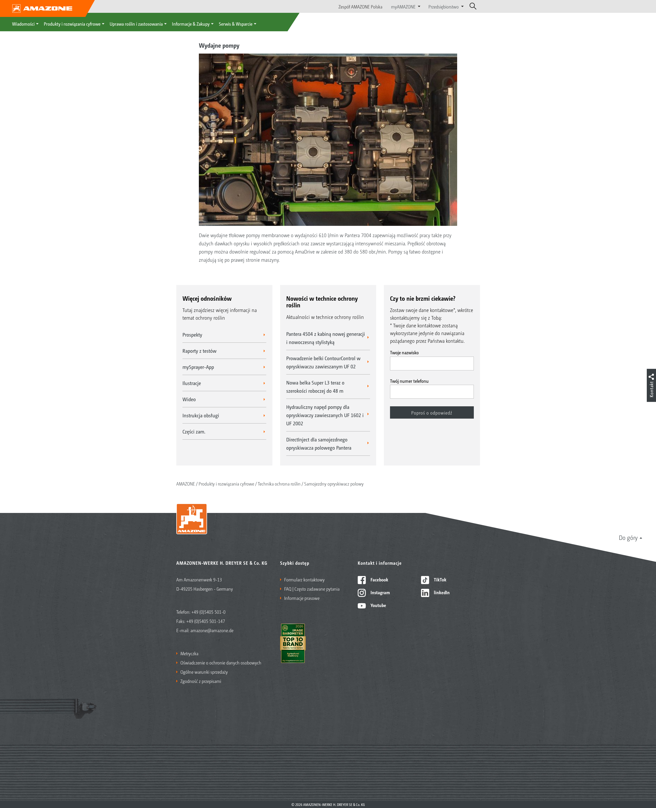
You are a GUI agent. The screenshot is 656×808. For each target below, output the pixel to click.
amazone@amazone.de (211, 630)
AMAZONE (185, 483)
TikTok (439, 579)
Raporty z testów (199, 350)
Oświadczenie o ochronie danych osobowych (220, 662)
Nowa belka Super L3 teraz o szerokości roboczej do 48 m (315, 386)
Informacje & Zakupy (191, 23)
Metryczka (189, 653)
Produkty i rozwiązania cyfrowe (72, 23)
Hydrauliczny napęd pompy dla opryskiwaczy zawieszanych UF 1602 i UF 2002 (325, 415)
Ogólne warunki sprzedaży (204, 671)
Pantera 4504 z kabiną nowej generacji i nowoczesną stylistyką (325, 338)
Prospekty (192, 334)
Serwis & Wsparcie (235, 23)
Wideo (189, 399)
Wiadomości (23, 23)
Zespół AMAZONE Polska (360, 6)
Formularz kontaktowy (304, 579)
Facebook (379, 579)
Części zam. (193, 431)
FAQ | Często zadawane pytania (312, 588)
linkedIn (441, 592)
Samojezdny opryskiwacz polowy (334, 483)
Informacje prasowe (302, 597)
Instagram (380, 592)
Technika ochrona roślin (279, 483)
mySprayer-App (198, 366)
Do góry (628, 537)
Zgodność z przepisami (200, 681)
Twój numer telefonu (409, 380)
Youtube (378, 605)
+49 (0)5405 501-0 (208, 611)
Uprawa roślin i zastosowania (136, 23)
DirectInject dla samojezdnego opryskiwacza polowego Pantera (318, 443)
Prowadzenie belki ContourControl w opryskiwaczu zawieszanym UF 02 (323, 362)
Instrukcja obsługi (200, 415)
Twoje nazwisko (404, 352)
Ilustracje (191, 383)
